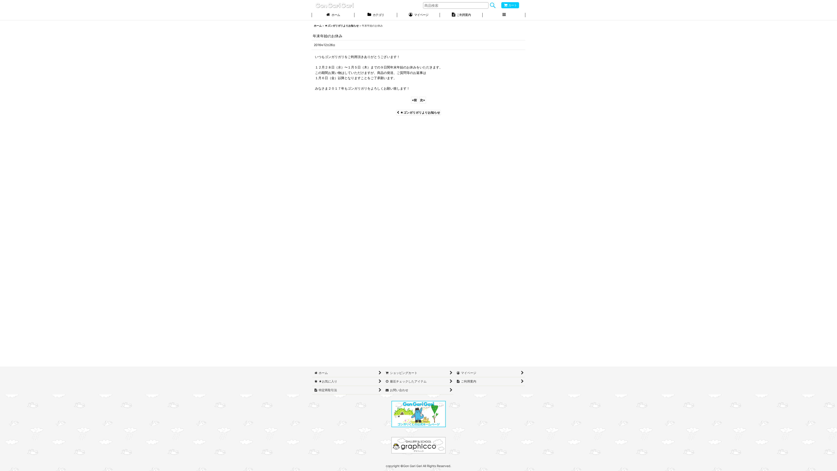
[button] (504, 15)
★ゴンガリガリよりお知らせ (420, 112)
